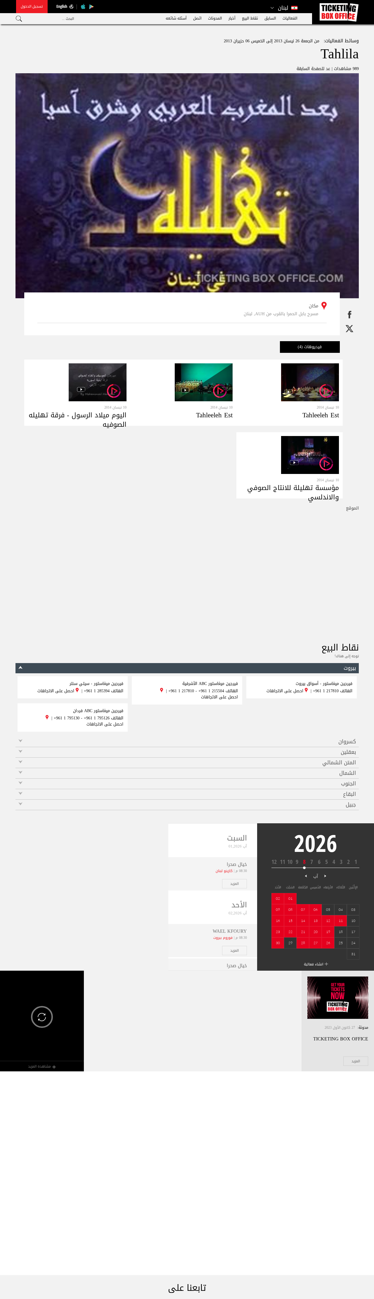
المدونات (215, 18)
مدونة (363, 1027)
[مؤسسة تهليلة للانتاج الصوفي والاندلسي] (310, 455)
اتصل (197, 18)
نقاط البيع (250, 18)
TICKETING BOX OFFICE (340, 1038)
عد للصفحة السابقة (313, 69)
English (61, 6)
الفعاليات (290, 18)
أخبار (232, 18)
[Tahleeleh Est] (310, 382)
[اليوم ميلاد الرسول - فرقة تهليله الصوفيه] (98, 382)
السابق (270, 18)
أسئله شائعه (176, 18)
